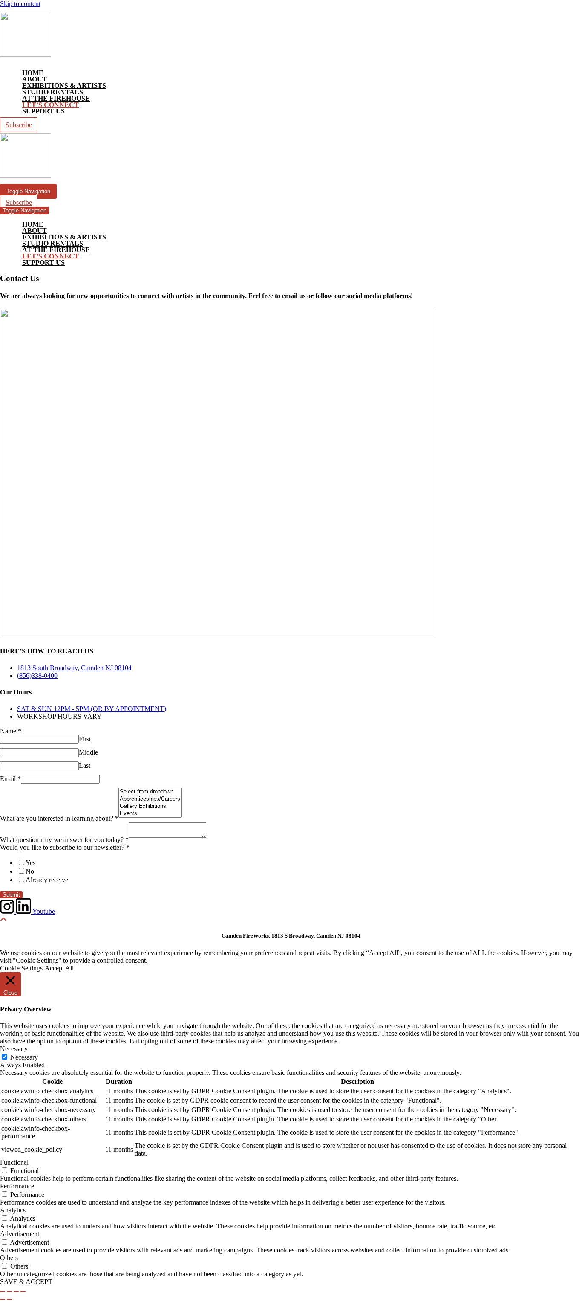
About (34, 79)
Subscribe (19, 124)
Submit (11, 895)
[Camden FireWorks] (25, 54)
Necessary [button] (14, 1048)
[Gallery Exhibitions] (150, 806)
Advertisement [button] (19, 1233)
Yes (30, 862)
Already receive (47, 879)
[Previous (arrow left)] (2, 1299)
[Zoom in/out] (2, 1291)
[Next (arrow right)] (9, 1299)
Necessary (24, 1057)
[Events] (150, 813)
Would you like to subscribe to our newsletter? (65, 847)
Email (10, 778)
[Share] (16, 1291)
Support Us (43, 111)
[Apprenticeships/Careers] (150, 799)
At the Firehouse (56, 98)
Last (84, 765)
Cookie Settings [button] (21, 968)
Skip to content (20, 3)
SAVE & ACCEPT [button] (26, 1281)
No (30, 871)
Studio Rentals (52, 92)
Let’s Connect (50, 104)
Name (10, 731)
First (85, 739)
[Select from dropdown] (150, 792)
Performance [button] (17, 1186)
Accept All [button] (59, 968)
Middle (88, 752)
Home (32, 72)
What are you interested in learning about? (59, 818)
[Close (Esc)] (23, 1291)
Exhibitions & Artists (64, 85)
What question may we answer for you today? (64, 839)
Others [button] (9, 1257)
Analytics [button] (13, 1210)
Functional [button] (14, 1162)
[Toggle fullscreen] (9, 1291)
